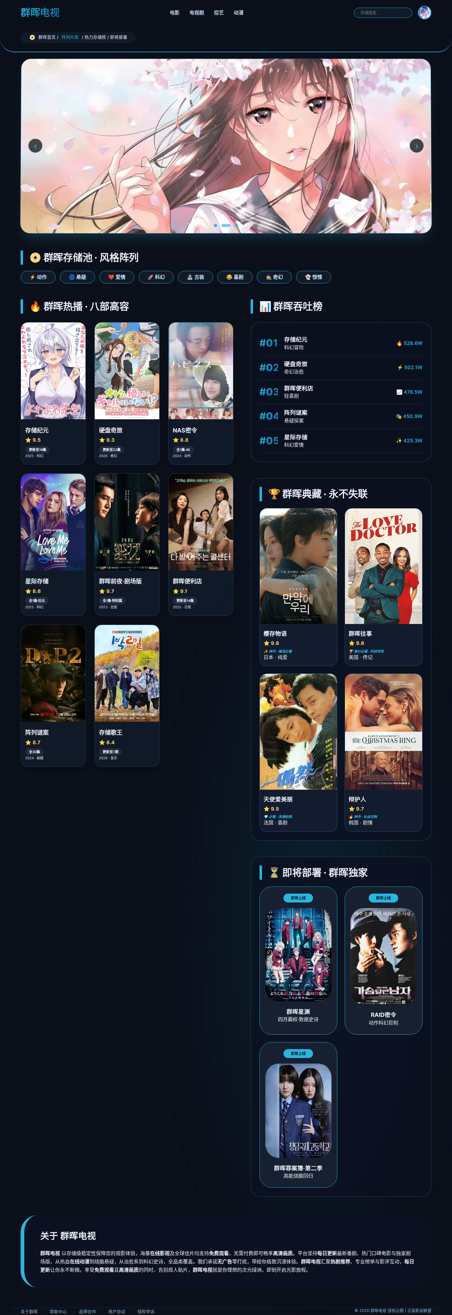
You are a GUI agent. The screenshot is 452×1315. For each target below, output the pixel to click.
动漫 (239, 13)
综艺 (219, 13)
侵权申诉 (146, 1311)
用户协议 (116, 1311)
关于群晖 (29, 1311)
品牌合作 (87, 1311)
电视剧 (196, 13)
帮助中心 (58, 1311)
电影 (175, 13)
